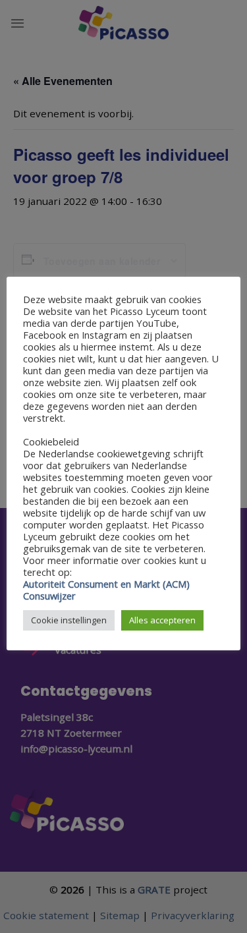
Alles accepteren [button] (162, 620)
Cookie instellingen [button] (69, 620)
